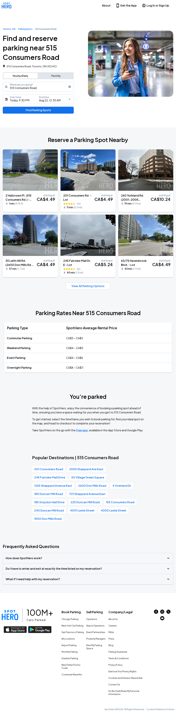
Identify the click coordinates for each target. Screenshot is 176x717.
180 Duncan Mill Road (48, 494)
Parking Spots (25, 29)
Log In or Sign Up (158, 5)
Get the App (128, 5)
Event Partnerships (95, 632)
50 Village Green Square (87, 477)
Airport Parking (69, 645)
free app (82, 430)
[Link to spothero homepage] (10, 615)
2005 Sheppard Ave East (86, 469)
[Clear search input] (69, 86)
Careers (112, 625)
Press (111, 638)
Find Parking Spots (38, 110)
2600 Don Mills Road (92, 485)
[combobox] (38, 87)
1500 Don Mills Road (48, 518)
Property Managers (96, 638)
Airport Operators (95, 625)
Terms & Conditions (118, 658)
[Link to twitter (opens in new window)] (168, 612)
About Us (113, 619)
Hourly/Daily (20, 75)
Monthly (56, 75)
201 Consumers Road (48, 469)
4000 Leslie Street (113, 510)
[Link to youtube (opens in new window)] (162, 619)
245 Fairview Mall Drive (49, 477)
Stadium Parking (70, 658)
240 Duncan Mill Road (49, 510)
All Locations (68, 638)
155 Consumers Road (120, 502)
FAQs (111, 632)
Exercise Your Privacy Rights (122, 671)
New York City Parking (72, 625)
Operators (91, 619)
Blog (110, 645)
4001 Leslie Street (82, 510)
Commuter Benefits (72, 674)
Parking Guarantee (117, 652)
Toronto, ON (9, 29)
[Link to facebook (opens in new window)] (156, 612)
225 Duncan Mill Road (85, 502)
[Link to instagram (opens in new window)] (162, 612)
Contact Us (114, 684)
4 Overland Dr (121, 485)
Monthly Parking (70, 652)
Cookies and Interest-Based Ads (125, 678)
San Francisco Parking (73, 632)
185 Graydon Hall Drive (49, 502)
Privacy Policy (115, 665)
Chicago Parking (70, 619)
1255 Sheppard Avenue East (53, 485)
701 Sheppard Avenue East (87, 494)
